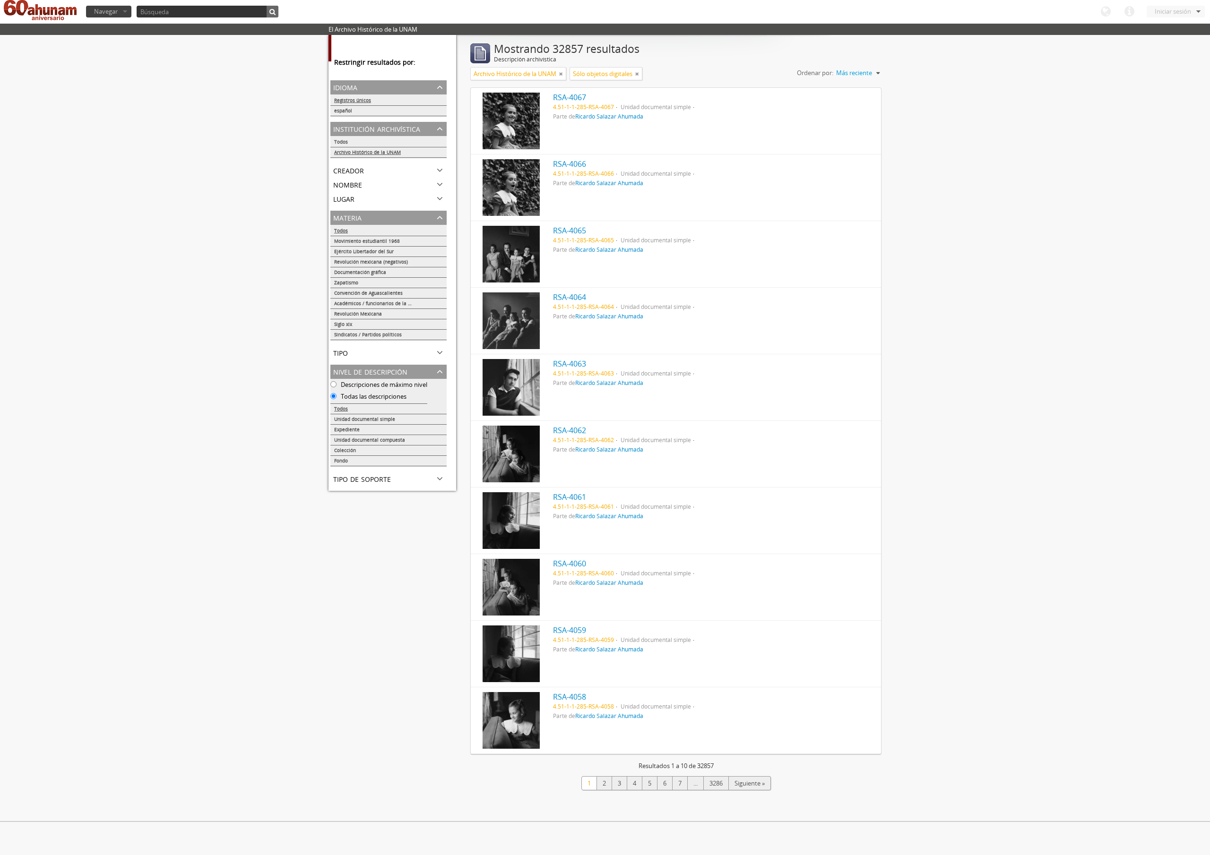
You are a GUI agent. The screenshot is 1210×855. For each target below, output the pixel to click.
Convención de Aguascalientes (368, 293)
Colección (345, 450)
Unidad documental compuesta (369, 439)
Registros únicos (352, 100)
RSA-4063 (569, 364)
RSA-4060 (569, 563)
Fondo (341, 460)
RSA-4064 (569, 297)
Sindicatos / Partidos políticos (368, 334)
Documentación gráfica (360, 272)
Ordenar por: (815, 72)
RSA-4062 (569, 430)
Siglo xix (343, 324)
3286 (716, 783)
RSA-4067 (569, 97)
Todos (341, 141)
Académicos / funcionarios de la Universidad (384, 303)
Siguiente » (750, 783)
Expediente (347, 429)
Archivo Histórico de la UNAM (367, 152)
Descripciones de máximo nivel (383, 384)
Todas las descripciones (372, 396)
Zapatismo (346, 282)
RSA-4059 (569, 630)
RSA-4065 (569, 230)
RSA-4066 (569, 164)
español (343, 110)
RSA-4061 (569, 497)
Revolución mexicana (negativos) (371, 261)
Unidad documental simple (364, 419)
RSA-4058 (569, 697)
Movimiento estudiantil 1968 (367, 241)
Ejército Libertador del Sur (364, 251)
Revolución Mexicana (358, 313)
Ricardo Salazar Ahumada (609, 116)
